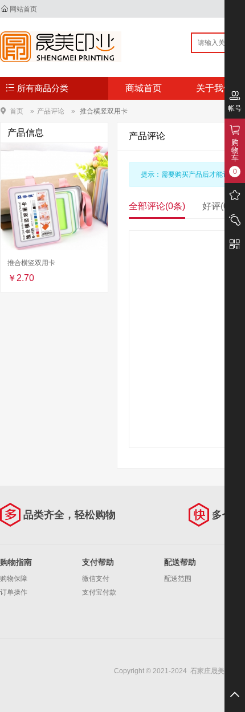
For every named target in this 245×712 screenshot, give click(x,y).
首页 (16, 111)
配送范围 (177, 579)
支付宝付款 (99, 592)
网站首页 (23, 9)
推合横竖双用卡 (104, 111)
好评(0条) (221, 206)
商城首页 (143, 88)
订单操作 (13, 592)
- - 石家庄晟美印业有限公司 (60, 46)
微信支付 (95, 579)
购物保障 (13, 579)
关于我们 (214, 88)
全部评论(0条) (157, 206)
